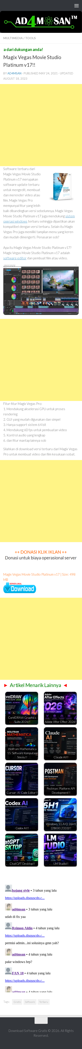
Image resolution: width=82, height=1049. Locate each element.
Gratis (17, 1001)
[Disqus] (41, 937)
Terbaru (43, 1001)
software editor (14, 258)
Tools (30, 38)
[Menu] (76, 5)
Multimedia (13, 38)
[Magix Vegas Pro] (19, 592)
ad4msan (14, 73)
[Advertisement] (41, 125)
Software (30, 1001)
